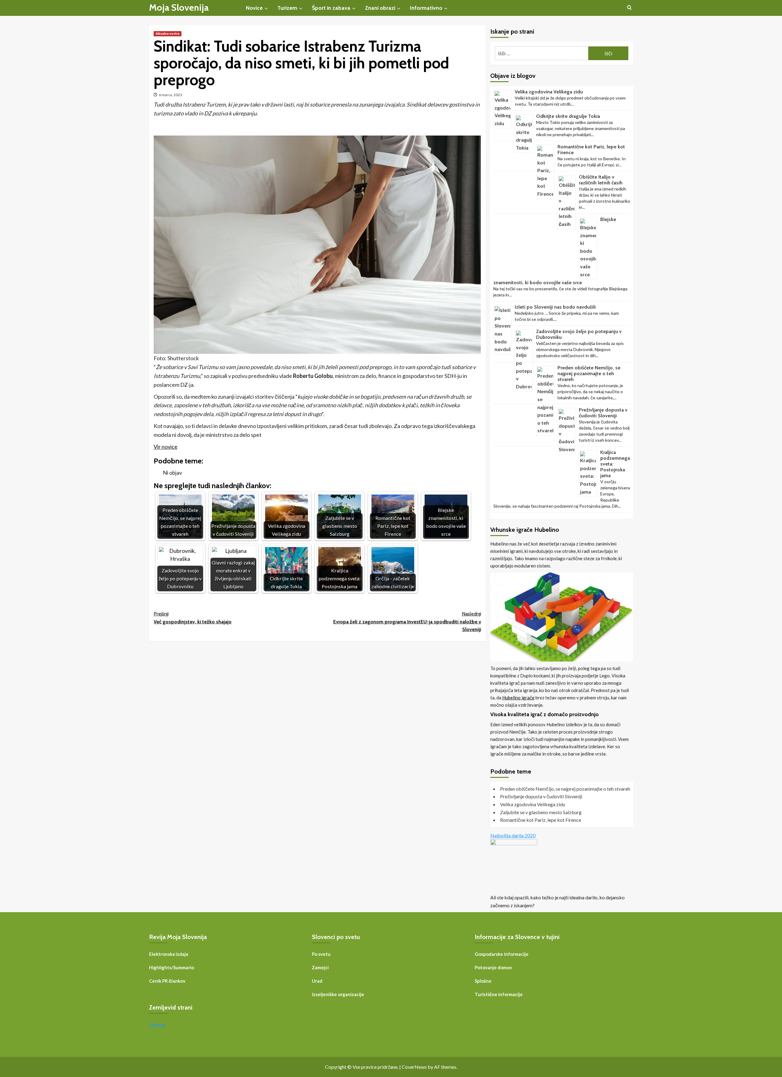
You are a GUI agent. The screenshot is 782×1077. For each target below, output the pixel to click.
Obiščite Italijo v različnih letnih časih (601, 180)
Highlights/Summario (171, 967)
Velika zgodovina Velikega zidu (549, 92)
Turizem (287, 8)
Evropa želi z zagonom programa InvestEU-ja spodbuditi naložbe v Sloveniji (407, 621)
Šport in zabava (331, 8)
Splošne (483, 981)
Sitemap (157, 1024)
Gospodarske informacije (501, 954)
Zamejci (320, 967)
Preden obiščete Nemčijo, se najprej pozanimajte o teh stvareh (588, 373)
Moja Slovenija (179, 7)
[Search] (629, 7)
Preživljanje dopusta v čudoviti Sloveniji (603, 413)
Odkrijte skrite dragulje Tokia (568, 116)
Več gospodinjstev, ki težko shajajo (193, 618)
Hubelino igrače (518, 697)
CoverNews (414, 1067)
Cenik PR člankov (167, 981)
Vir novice (165, 446)
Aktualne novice (167, 33)
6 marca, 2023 (170, 94)
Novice (254, 8)
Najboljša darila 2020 (512, 835)
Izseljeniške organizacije (338, 994)
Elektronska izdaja (168, 954)
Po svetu (321, 954)
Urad (317, 981)
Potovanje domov (493, 967)
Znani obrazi (380, 8)
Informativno (426, 8)
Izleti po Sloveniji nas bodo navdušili (555, 307)
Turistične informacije (499, 994)
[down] (266, 8)
